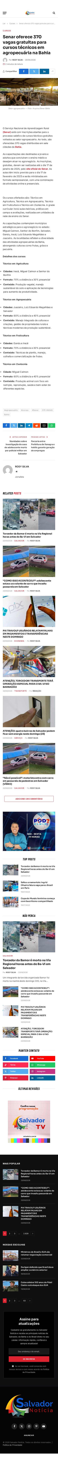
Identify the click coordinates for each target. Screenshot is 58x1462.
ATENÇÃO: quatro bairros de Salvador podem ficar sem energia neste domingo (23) (29, 732)
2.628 (25, 1233)
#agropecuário (11, 410)
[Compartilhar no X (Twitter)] (34, 71)
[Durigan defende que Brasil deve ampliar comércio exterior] (10, 1270)
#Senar (35, 410)
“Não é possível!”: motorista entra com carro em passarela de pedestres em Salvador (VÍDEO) (28, 781)
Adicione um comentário (29, 799)
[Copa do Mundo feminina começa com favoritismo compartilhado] (10, 902)
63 (24, 1301)
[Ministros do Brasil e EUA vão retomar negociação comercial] (10, 1255)
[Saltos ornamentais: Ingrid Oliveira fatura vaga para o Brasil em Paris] (10, 886)
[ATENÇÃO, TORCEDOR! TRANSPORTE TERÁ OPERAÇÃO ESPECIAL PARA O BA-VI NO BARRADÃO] (29, 661)
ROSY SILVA (17, 60)
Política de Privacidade (12, 1445)
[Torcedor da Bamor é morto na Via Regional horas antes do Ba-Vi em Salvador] (29, 514)
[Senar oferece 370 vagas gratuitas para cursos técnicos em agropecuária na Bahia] (29, 92)
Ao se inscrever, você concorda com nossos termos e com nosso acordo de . (29, 1369)
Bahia (18, 147)
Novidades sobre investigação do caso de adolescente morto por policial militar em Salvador (16, 447)
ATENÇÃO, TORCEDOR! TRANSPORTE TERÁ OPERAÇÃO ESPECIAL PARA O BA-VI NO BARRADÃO (28, 683)
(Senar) (7, 132)
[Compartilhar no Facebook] (24, 71)
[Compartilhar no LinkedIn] (44, 71)
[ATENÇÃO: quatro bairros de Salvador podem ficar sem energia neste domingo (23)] (29, 711)
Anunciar (29, 1435)
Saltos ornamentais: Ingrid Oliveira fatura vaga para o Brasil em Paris (37, 885)
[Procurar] (53, 13)
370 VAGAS (47, 410)
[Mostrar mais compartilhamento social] (52, 71)
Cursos (7, 31)
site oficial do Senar (37, 169)
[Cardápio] (4, 13)
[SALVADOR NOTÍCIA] (30, 13)
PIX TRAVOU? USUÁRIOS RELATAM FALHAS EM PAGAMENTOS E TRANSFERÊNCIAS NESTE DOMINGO (28, 633)
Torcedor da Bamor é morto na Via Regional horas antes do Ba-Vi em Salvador (27, 535)
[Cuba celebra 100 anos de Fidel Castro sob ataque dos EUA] (10, 1286)
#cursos (25, 410)
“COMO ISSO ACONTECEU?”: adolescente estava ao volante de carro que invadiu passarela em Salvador (27, 583)
